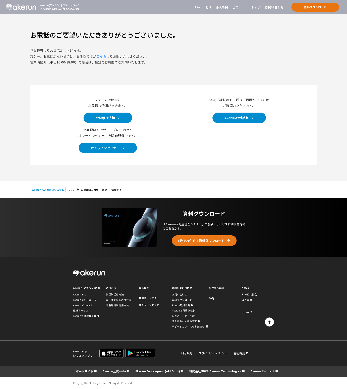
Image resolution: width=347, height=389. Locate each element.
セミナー (238, 7)
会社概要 (239, 353)
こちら (101, 56)
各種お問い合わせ (182, 287)
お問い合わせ (274, 7)
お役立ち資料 (216, 287)
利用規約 (187, 353)
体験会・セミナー (149, 298)
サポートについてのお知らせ (188, 326)
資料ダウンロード (182, 299)
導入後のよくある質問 (184, 321)
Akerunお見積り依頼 (183, 310)
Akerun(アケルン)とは (86, 287)
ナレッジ (254, 7)
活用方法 (111, 287)
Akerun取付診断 (181, 305)
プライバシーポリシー (213, 353)
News (245, 287)
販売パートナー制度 (183, 315)
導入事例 (222, 7)
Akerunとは (203, 7)
